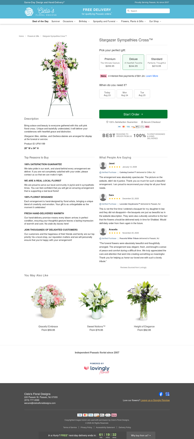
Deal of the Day (40, 21)
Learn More (152, 76)
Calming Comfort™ (128, 172)
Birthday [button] (83, 21)
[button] (186, 426)
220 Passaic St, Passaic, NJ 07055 (41, 397)
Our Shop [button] (154, 21)
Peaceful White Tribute (129, 238)
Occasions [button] (68, 21)
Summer (56, 21)
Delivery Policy (125, 427)
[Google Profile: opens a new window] (168, 394)
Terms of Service (70, 427)
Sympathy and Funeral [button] (104, 21)
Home (21, 36)
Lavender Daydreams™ (130, 204)
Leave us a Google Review (155, 400)
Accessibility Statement (105, 427)
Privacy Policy (86, 427)
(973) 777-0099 (31, 399)
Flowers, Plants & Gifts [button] (132, 21)
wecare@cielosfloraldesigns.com (40, 402)
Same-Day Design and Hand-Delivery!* (44, 2)
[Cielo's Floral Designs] (46, 11)
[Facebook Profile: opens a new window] (161, 394)
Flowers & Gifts (33, 36)
